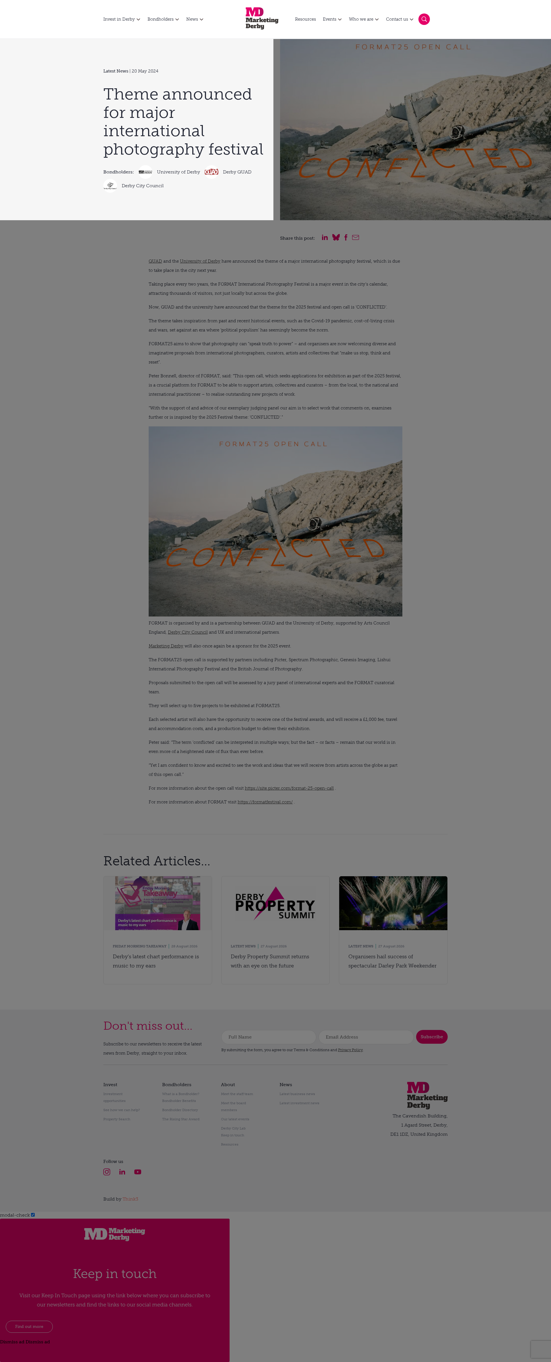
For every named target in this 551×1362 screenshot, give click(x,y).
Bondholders (161, 19)
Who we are (361, 19)
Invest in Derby (119, 19)
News (192, 19)
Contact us (397, 19)
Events (329, 19)
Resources (305, 19)
